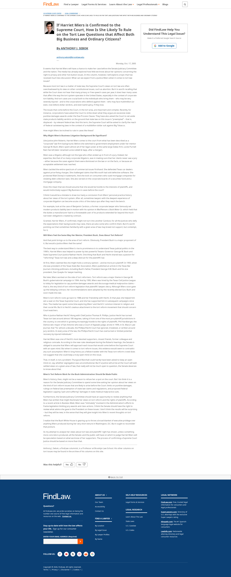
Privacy (55, 569)
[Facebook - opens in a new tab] (60, 554)
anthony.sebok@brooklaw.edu (70, 57)
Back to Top (117, 477)
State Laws (130, 521)
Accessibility (100, 506)
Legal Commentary (71, 13)
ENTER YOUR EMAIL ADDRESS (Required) (60, 536)
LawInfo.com (166, 531)
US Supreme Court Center (52, 13)
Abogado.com (167, 521)
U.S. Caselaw (131, 526)
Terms (45, 569)
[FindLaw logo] (52, 4)
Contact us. (67, 516)
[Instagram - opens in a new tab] (79, 554)
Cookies (76, 569)
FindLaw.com (166, 502)
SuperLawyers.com (169, 512)
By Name (98, 539)
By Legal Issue (101, 530)
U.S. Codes (130, 530)
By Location (99, 526)
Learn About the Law (134, 517)
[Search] (185, 4)
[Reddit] (85, 554)
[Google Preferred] (92, 554)
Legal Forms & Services (135, 502)
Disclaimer (65, 569)
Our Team (99, 502)
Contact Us (99, 511)
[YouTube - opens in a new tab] (66, 554)
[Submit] (80, 541)
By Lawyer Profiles (102, 534)
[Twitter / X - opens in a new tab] (73, 554)
